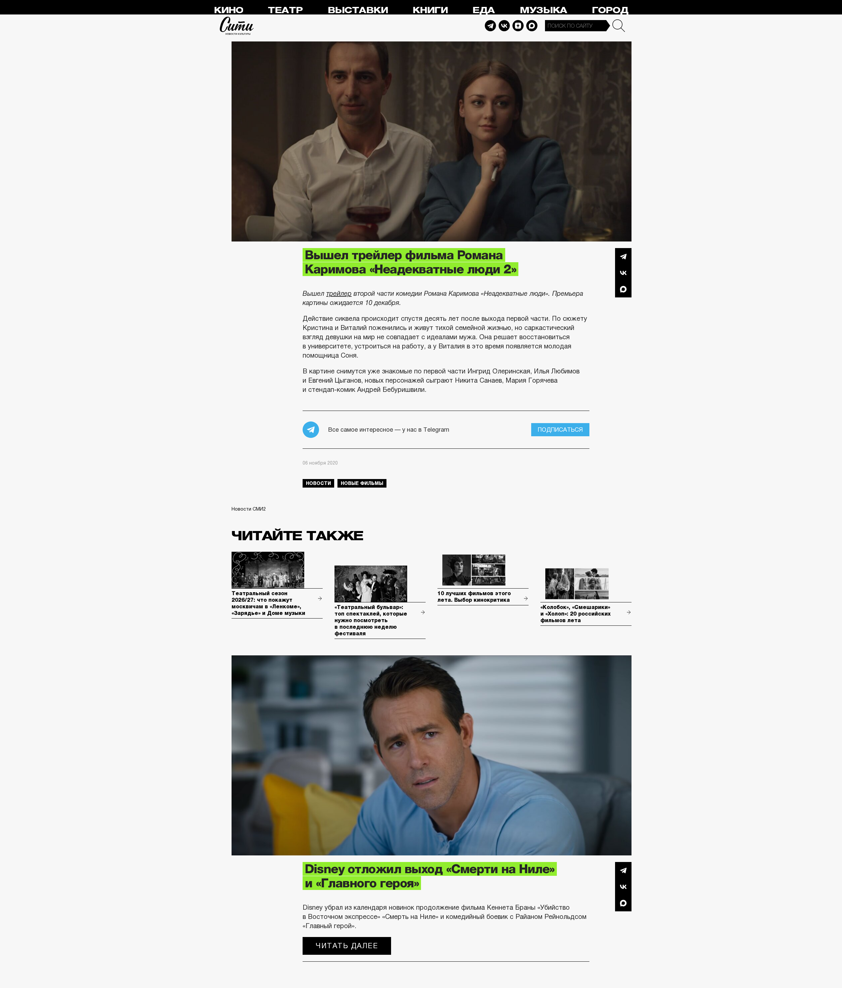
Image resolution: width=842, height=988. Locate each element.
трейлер (339, 293)
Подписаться (560, 429)
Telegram (490, 25)
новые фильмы (362, 483)
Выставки (358, 10)
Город (610, 10)
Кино (228, 10)
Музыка (543, 10)
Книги (430, 10)
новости (318, 483)
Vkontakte (504, 25)
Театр (285, 10)
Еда (483, 10)
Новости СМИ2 (249, 509)
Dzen (518, 25)
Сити (237, 25)
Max (531, 25)
